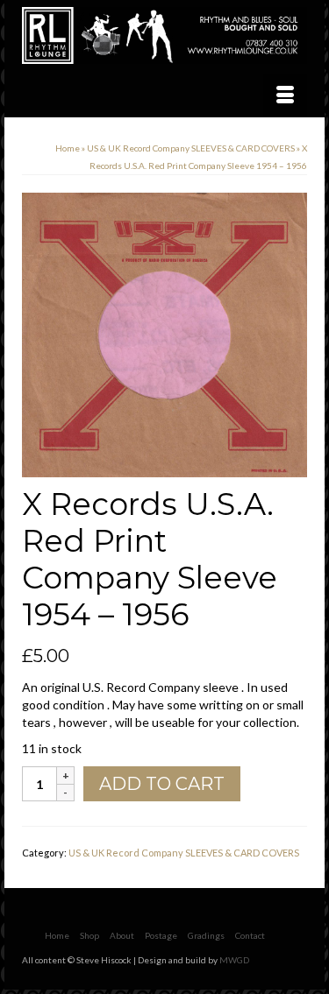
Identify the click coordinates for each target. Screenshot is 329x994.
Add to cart (162, 783)
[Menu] (285, 95)
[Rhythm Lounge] (164, 35)
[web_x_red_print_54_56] (164, 333)
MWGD (234, 960)
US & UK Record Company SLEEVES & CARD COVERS (183, 852)
